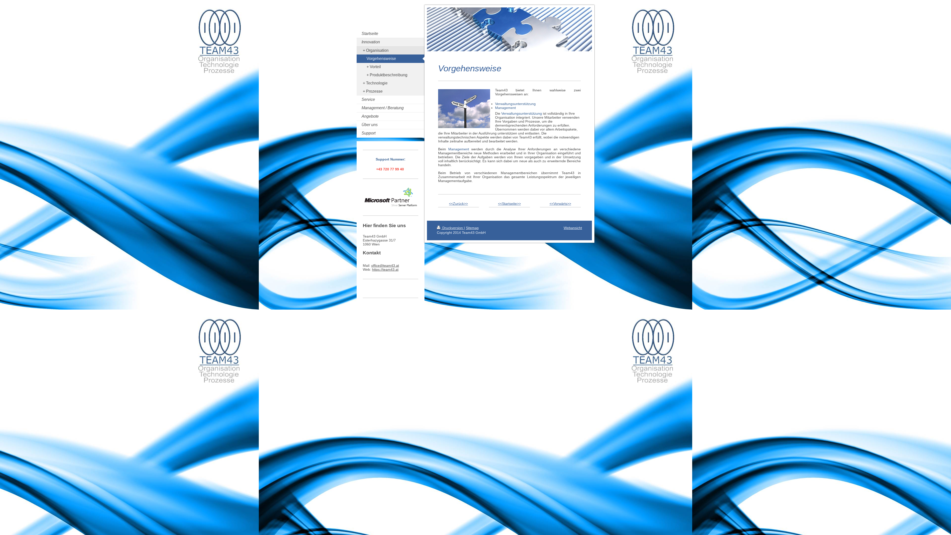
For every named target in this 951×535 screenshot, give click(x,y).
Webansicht (573, 228)
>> (466, 204)
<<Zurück (456, 204)
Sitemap (472, 228)
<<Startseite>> (509, 204)
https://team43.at (385, 269)
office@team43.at (385, 266)
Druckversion (452, 228)
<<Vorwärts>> (560, 204)
